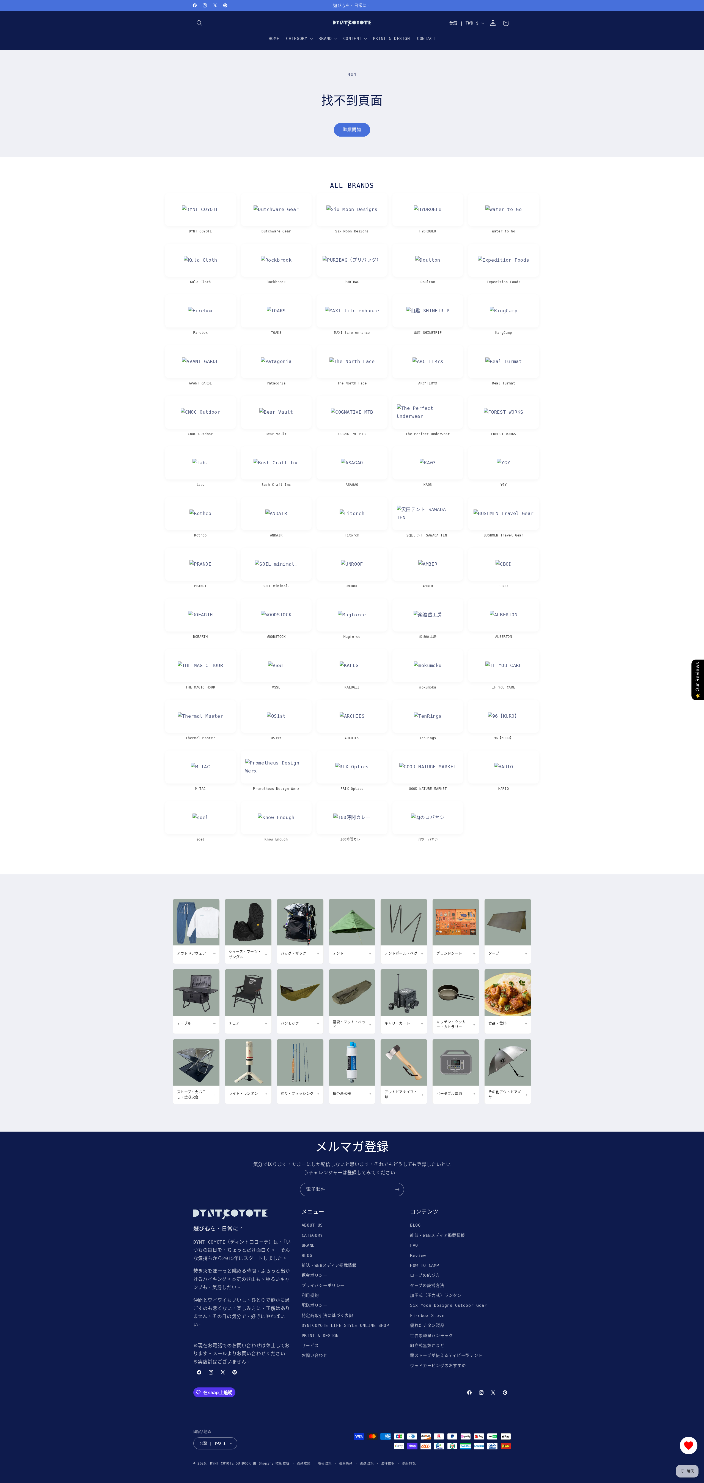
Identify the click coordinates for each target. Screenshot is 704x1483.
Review (418, 1255)
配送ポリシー (315, 1305)
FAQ (414, 1245)
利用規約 (310, 1295)
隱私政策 (325, 1463)
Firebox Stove (427, 1315)
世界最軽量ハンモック (431, 1335)
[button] (199, 23)
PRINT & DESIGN (320, 1335)
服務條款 (346, 1463)
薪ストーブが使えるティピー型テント (446, 1355)
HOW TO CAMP (424, 1265)
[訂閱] (397, 1189)
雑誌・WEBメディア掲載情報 (329, 1265)
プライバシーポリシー (323, 1285)
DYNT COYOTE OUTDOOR (230, 1463)
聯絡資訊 (409, 1463)
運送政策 (367, 1463)
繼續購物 (352, 129)
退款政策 (304, 1463)
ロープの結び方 (425, 1275)
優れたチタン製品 (427, 1325)
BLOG (307, 1255)
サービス (310, 1345)
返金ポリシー (315, 1275)
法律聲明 (388, 1463)
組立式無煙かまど (427, 1345)
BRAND (308, 1245)
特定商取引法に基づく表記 (327, 1315)
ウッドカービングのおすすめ (438, 1365)
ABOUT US (312, 1225)
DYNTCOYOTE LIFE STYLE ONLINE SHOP (345, 1325)
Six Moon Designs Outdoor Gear (448, 1305)
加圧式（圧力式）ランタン (436, 1295)
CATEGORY (312, 1235)
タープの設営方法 (427, 1285)
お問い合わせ (315, 1355)
